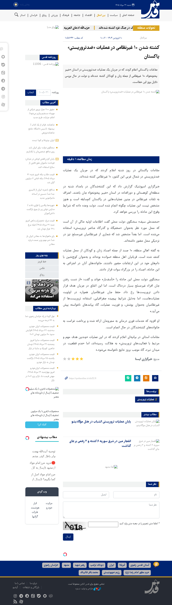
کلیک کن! (42, 424)
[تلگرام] (21, 596)
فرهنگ (65, 15)
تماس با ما (20, 583)
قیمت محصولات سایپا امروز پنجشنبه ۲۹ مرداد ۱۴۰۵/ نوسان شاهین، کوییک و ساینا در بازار (41, 344)
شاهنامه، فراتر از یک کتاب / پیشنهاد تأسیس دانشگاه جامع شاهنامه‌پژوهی (41, 129)
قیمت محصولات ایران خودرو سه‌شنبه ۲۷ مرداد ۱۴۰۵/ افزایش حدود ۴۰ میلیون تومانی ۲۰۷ (40, 330)
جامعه (77, 15)
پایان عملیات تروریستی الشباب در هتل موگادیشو (101, 422)
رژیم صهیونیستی (112, 572)
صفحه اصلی (128, 15)
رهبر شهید (80, 565)
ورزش (54, 15)
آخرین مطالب (49, 102)
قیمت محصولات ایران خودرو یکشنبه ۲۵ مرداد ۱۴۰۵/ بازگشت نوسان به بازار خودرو (41, 358)
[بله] (39, 596)
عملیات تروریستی (145, 399)
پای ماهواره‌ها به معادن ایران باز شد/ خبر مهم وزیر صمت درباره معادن (40, 240)
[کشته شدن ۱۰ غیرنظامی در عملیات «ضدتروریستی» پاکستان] (111, 122)
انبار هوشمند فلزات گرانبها (35, 510)
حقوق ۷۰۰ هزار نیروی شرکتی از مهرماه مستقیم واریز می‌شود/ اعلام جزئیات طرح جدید (41, 113)
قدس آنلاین (148, 9)
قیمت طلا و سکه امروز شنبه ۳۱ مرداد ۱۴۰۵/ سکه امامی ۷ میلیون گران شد (40, 178)
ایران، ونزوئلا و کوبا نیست (43, 140)
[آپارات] (3, 105)
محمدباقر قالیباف (89, 572)
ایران (111, 565)
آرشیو (15, 587)
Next (29, 290)
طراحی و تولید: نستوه (84, 588)
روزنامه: (55, 92)
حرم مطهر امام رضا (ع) (137, 572)
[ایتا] (33, 596)
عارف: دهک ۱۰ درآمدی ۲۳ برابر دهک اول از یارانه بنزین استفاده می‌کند (42, 285)
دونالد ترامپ (97, 565)
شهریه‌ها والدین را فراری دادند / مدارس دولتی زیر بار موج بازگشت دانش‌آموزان (41, 209)
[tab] (42, 255)
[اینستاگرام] (15, 596)
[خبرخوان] (15, 602)
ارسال (68, 537)
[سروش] (27, 596)
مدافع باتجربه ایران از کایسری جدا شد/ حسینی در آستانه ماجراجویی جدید (42, 194)
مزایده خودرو (49, 506)
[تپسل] (65, 554)
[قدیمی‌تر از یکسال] (146, 427)
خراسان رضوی (51, 565)
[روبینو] (44, 596)
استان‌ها (21, 15)
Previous (54, 290)
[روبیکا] (50, 596)
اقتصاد (88, 15)
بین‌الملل (101, 15)
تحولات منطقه (146, 28)
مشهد (66, 565)
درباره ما (33, 583)
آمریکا (122, 565)
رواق (44, 15)
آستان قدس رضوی (139, 565)
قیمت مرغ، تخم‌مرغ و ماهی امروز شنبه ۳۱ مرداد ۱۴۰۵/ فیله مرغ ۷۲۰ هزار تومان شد (40, 225)
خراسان (34, 15)
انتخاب (30, 92)
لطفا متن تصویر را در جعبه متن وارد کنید (139, 523)
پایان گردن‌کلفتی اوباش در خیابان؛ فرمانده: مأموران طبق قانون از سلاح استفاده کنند (40, 163)
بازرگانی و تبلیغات (31, 587)
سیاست (114, 15)
